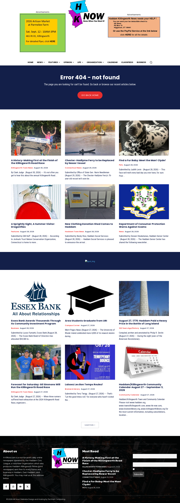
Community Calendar (129, 395)
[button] (151, 62)
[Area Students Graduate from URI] (90, 298)
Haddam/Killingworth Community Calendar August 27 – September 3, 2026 (141, 387)
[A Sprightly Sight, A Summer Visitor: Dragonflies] (36, 201)
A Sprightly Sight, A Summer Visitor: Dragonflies (33, 225)
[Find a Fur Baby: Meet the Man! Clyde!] (144, 138)
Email (135, 461)
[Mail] (20, 487)
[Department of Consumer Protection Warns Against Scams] (144, 201)
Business (15, 328)
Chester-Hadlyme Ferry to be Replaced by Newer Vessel (89, 162)
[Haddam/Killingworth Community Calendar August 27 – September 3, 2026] (144, 362)
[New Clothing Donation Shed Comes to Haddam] (90, 201)
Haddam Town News (74, 232)
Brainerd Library (72, 389)
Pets (121, 165)
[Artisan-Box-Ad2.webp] (43, 32)
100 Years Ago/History (129, 328)
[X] (27, 487)
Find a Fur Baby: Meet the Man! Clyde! (142, 160)
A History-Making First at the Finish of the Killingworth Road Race (34, 162)
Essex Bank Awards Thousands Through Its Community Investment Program (36, 322)
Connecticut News (73, 168)
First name (137, 452)
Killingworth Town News (22, 168)
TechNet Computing (56, 499)
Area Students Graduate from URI (86, 320)
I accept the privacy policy (147, 469)
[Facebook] (6, 487)
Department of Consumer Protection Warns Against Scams (142, 225)
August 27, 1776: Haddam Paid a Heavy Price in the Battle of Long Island (143, 322)
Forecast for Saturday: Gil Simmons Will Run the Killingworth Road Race (35, 386)
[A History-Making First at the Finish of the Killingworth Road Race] (36, 138)
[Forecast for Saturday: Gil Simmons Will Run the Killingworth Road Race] (36, 362)
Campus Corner (72, 325)
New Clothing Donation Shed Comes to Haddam (89, 225)
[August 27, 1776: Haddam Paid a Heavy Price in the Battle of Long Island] (144, 298)
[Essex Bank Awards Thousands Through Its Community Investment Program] (36, 298)
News (121, 232)
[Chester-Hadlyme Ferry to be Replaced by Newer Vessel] (90, 138)
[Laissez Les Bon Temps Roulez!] (90, 362)
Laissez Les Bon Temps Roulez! (84, 384)
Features (15, 232)
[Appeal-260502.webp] (133, 27)
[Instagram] (13, 487)
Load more (89, 425)
